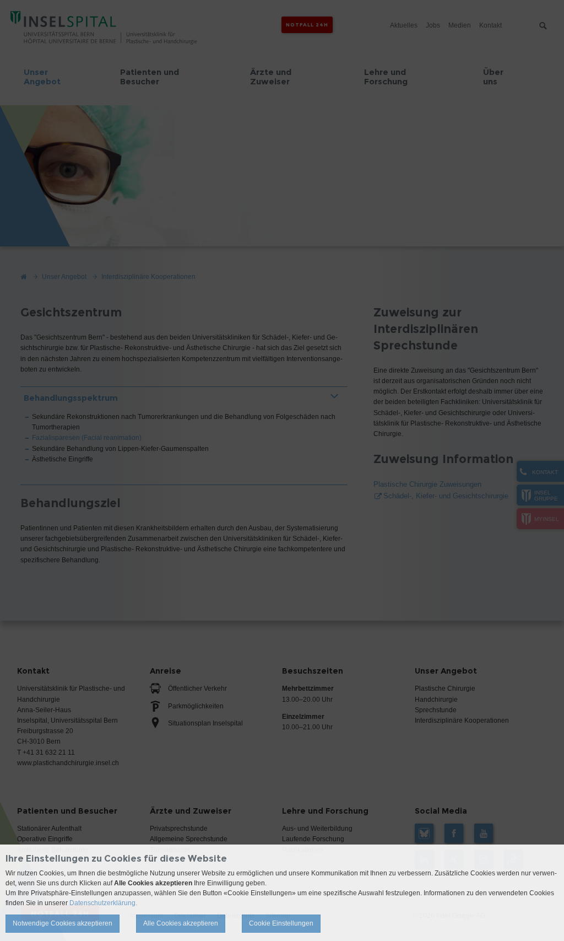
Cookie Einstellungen (281, 923)
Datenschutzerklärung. (103, 903)
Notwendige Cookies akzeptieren (62, 923)
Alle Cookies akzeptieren (180, 923)
